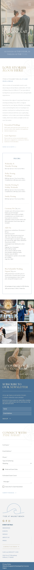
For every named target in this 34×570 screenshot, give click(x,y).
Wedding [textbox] (5, 463)
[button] (29, 5)
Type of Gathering (8, 460)
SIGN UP (5, 418)
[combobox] (17, 463)
